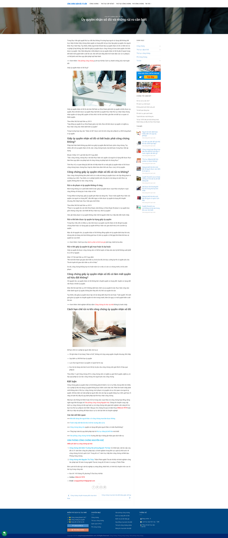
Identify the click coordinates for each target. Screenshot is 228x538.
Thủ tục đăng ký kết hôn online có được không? (150, 160)
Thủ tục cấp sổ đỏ (107, 4)
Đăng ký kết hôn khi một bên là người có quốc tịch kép (150, 198)
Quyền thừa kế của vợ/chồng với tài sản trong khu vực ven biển (151, 208)
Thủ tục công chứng (123, 4)
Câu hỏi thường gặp (111, 16)
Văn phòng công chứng (122, 512)
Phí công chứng (78, 530)
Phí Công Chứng (138, 4)
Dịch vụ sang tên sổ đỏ (122, 516)
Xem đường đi (78, 525)
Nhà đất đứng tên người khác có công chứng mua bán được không (92, 418)
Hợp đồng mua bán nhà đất (123, 522)
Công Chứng (113, 535)
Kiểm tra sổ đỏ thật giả (122, 519)
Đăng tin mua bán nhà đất (123, 528)
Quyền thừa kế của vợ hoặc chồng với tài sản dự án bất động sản (151, 179)
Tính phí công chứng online (123, 525)
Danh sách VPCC (96, 524)
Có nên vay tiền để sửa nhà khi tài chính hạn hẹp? (151, 142)
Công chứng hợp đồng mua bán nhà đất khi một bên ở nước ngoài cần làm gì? (151, 151)
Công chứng (94, 4)
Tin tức (147, 4)
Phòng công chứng (123, 535)
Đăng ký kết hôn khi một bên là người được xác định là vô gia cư (151, 169)
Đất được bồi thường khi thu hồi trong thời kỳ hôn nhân (150, 188)
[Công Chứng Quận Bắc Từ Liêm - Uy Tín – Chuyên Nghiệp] (77, 4)
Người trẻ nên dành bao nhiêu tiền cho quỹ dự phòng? (150, 134)
